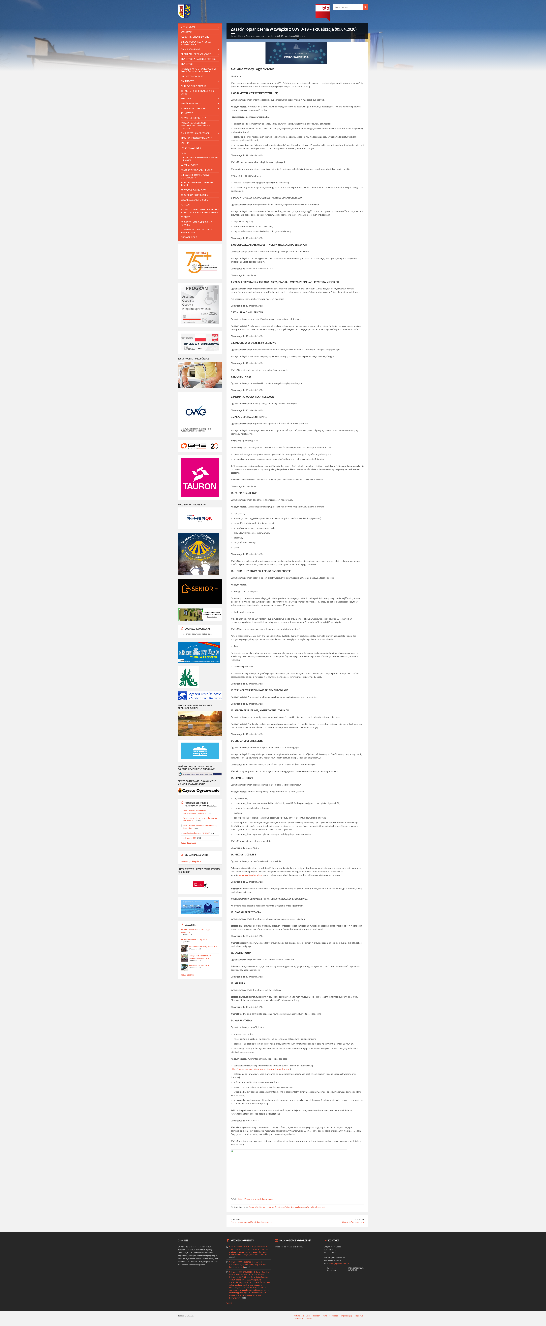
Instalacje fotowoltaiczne (196, 138)
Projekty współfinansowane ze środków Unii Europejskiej (199, 70)
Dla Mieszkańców (282, 1207)
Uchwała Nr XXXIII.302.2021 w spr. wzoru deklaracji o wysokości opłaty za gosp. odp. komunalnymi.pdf (247, 1264)
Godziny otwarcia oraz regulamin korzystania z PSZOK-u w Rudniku (200, 211)
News (240, 36)
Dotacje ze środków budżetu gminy (197, 92)
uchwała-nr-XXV (189, 838)
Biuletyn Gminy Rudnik (193, 86)
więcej (229, 1303)
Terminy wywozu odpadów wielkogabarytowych (251, 1222)
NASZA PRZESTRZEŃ (191, 147)
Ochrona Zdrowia (297, 1207)
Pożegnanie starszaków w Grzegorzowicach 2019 (200, 957)
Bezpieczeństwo (266, 1207)
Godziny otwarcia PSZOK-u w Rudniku (197, 223)
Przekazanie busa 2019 (199, 965)
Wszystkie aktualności (315, 1207)
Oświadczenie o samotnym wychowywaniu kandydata (194, 812)
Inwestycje (187, 63)
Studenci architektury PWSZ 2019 (203, 946)
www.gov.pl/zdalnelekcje (250, 874)
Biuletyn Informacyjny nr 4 (353, 1222)
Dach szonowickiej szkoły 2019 (194, 939)
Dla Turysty (187, 81)
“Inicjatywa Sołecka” (192, 76)
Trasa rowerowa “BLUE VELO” (197, 170)
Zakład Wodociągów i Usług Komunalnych (196, 43)
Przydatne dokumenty (193, 118)
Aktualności (253, 1207)
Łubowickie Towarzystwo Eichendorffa (195, 176)
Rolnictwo (187, 113)
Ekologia (186, 98)
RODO (184, 152)
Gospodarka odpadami (193, 108)
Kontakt (186, 204)
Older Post (359, 1220)
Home (233, 36)
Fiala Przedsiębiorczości (195, 133)
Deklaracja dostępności (194, 199)
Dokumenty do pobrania (194, 195)
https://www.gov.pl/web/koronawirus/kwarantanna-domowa (260, 1069)
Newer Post (235, 1220)
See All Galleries (187, 975)
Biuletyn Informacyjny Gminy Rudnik (197, 184)
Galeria (185, 142)
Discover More (189, 237)
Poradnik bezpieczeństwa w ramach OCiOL (196, 231)
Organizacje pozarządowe (196, 54)
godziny (185, 217)
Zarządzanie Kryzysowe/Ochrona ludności (199, 159)
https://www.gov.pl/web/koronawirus (256, 1199)
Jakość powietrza (191, 103)
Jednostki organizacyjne (195, 36)
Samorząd (186, 31)
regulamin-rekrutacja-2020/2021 (196, 833)
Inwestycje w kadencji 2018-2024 (198, 58)
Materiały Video (189, 165)
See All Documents (189, 843)
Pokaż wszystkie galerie (191, 861)
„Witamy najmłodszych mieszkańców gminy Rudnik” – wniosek (197, 125)
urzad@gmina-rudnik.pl (339, 1263)
